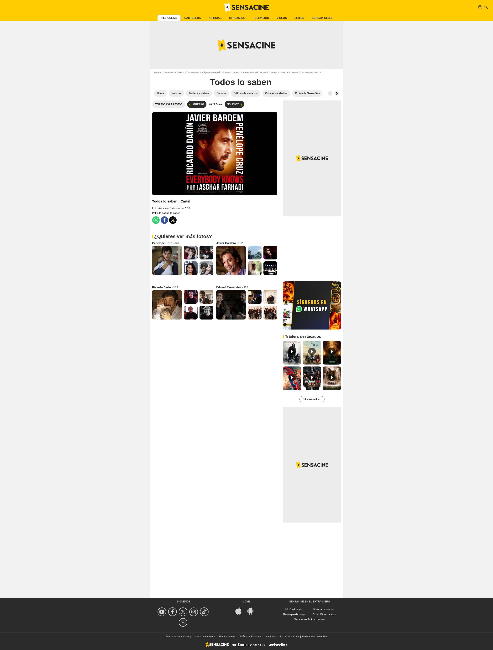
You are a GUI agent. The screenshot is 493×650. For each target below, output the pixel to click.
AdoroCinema (321, 614)
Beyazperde (290, 614)
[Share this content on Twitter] (173, 220)
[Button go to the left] (330, 93)
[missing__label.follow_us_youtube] (162, 611)
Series (299, 17)
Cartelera (192, 17)
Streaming (237, 17)
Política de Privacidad (251, 636)
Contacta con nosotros (203, 636)
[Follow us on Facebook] (173, 611)
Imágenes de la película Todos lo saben (220, 72)
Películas (169, 17)
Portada (157, 72)
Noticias (215, 17)
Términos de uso (227, 636)
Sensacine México (305, 619)
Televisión (261, 17)
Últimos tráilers (312, 399)
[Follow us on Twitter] (184, 611)
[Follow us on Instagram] (194, 611)
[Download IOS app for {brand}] (240, 610)
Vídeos (282, 17)
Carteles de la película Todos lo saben (259, 72)
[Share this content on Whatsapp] (156, 220)
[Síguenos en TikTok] (205, 611)
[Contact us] (184, 622)
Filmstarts (319, 609)
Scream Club (322, 17)
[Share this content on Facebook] (164, 220)
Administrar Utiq (273, 636)
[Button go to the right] (336, 93)
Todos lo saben (192, 72)
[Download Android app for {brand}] (252, 610)
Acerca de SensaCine (177, 636)
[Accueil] (246, 7)
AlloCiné (290, 609)
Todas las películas (173, 72)
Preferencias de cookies (314, 636)
